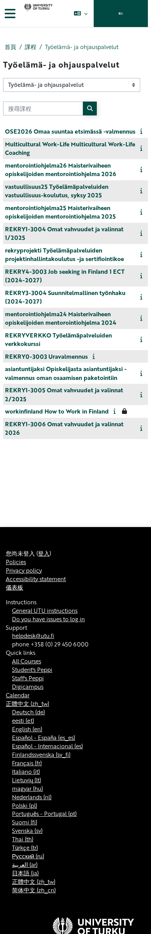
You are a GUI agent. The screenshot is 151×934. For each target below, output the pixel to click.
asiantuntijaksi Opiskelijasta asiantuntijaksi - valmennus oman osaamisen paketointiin (66, 373)
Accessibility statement (36, 579)
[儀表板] (38, 13)
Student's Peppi (32, 669)
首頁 (10, 47)
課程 (30, 47)
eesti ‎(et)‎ (23, 720)
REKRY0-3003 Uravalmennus (46, 356)
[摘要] (142, 131)
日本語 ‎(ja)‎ (25, 873)
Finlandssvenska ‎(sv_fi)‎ (41, 754)
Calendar (17, 695)
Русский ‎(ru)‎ (28, 856)
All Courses (26, 661)
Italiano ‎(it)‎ (26, 771)
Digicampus (27, 686)
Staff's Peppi (28, 678)
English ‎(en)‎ (27, 729)
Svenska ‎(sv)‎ (27, 830)
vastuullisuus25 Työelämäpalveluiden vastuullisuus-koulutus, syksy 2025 (56, 191)
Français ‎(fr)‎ (27, 763)
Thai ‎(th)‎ (22, 839)
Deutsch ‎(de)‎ (28, 712)
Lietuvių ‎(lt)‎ (26, 780)
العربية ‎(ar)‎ (25, 864)
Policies (16, 562)
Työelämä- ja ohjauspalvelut (81, 47)
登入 (120, 13)
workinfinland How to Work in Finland (57, 411)
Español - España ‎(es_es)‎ (43, 737)
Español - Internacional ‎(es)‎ (47, 746)
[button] (81, 13)
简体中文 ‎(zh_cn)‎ (34, 890)
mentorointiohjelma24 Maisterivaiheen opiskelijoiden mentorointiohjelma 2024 (60, 318)
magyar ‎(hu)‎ (27, 788)
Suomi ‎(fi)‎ (24, 822)
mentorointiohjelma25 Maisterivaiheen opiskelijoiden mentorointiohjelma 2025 (60, 212)
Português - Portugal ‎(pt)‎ (44, 813)
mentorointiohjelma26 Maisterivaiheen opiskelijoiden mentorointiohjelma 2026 (60, 169)
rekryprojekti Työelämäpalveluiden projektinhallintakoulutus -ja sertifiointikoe (64, 254)
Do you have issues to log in (48, 619)
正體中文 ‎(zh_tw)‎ (27, 703)
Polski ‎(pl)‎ (24, 805)
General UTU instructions (44, 610)
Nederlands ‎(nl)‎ (31, 797)
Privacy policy (24, 570)
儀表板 (14, 587)
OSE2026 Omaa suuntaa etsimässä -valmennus (70, 131)
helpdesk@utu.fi (33, 635)
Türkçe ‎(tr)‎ (25, 847)
